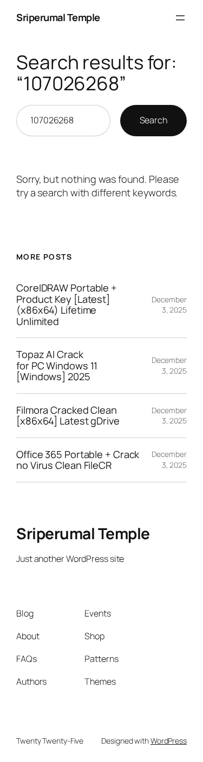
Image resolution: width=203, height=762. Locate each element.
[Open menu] (180, 17)
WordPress (168, 741)
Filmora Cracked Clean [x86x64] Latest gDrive (68, 416)
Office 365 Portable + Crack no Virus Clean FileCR (77, 460)
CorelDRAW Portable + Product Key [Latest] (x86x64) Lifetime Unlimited (66, 304)
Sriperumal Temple (58, 17)
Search (153, 120)
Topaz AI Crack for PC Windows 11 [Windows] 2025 (56, 365)
